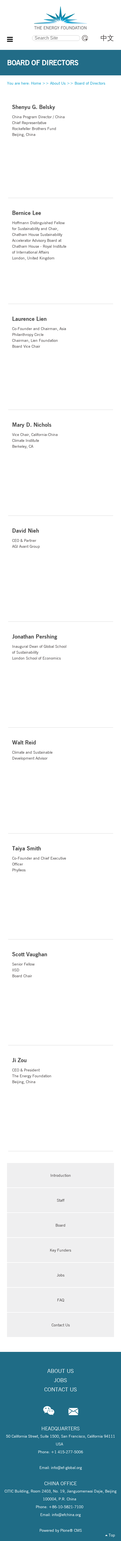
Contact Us (60, 1325)
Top (111, 1535)
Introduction (60, 1175)
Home (36, 83)
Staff (60, 1200)
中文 (107, 38)
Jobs (60, 1275)
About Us (58, 83)
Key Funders (60, 1250)
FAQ (60, 1300)
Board (60, 1225)
